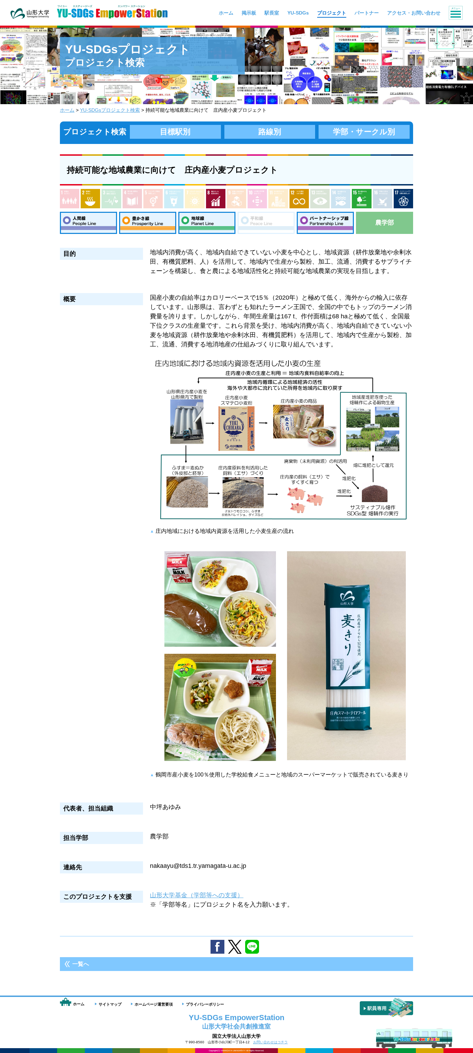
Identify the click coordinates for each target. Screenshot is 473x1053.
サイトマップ (110, 1004)
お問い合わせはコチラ (270, 1042)
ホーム (67, 110)
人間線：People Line (88, 223)
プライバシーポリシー (205, 1004)
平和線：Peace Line (266, 223)
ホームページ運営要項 (154, 1004)
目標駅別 (175, 131)
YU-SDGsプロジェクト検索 (110, 110)
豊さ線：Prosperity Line (147, 223)
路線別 (269, 131)
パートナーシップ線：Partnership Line (325, 223)
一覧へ (80, 964)
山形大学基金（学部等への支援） (196, 895)
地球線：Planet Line (206, 223)
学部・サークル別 (364, 131)
